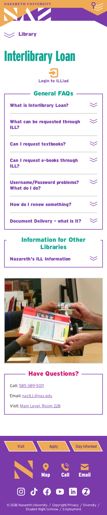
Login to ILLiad (53, 80)
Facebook (47, 492)
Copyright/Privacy (65, 505)
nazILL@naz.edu (37, 395)
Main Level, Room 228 (40, 405)
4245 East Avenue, (46, 469)
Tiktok (34, 492)
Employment (72, 509)
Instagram (21, 492)
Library (27, 34)
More (97, 6)
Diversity (89, 505)
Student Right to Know (42, 509)
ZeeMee (86, 492)
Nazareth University (27, 12)
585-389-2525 (65, 469)
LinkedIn (73, 492)
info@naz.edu (84, 469)
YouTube (60, 492)
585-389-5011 (31, 385)
